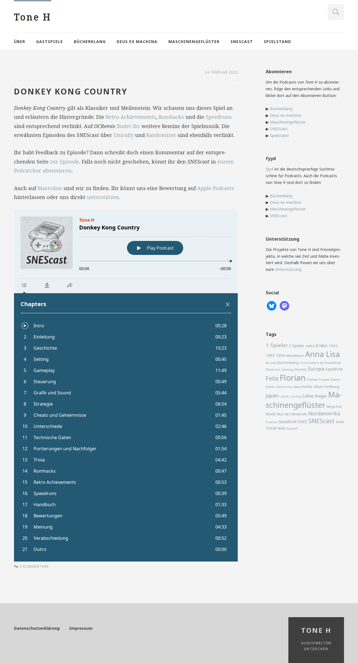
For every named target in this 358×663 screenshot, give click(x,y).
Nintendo (299, 413)
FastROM (334, 369)
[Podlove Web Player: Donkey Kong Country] (126, 386)
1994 (280, 355)
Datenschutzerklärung (37, 628)
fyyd (269, 169)
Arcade (271, 363)
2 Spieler (296, 345)
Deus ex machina (137, 41)
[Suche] (336, 12)
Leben (284, 396)
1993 (270, 355)
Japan (272, 395)
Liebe (308, 396)
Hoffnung (331, 386)
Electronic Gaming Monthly (286, 369)
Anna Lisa (322, 354)
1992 (333, 345)
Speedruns (219, 116)
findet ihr (128, 126)
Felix (272, 378)
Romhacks (171, 116)
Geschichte (302, 386)
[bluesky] (271, 305)
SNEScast (241, 41)
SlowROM (287, 421)
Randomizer (161, 135)
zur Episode (64, 161)
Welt (281, 428)
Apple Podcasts (215, 188)
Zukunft (292, 428)
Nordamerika (324, 413)
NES (287, 414)
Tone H (32, 17)
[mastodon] (284, 305)
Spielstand (277, 41)
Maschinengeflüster (194, 41)
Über (19, 41)
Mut (280, 414)
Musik (271, 413)
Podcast (271, 422)
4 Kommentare (34, 566)
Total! (271, 428)
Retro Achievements (131, 116)
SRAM (340, 422)
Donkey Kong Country (70, 91)
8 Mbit (322, 345)
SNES (302, 421)
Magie (321, 396)
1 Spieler (277, 345)
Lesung (295, 396)
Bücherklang (90, 41)
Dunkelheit (332, 363)
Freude (324, 379)
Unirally (124, 135)
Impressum (81, 628)
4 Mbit (310, 346)
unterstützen (103, 197)
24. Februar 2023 (221, 72)
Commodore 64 (311, 363)
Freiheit (312, 379)
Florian (292, 377)
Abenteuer (295, 355)
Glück (318, 386)
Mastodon (49, 188)
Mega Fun (334, 406)
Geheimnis (284, 387)
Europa (316, 368)
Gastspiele (49, 41)
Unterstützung (288, 269)
